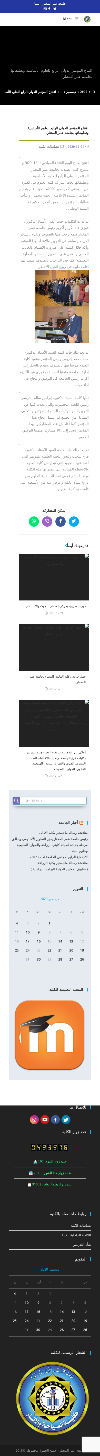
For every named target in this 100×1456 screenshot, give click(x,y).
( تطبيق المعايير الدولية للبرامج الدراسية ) (59, 869)
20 (71, 950)
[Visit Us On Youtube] (44, 1119)
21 (60, 950)
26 (82, 959)
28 (60, 959)
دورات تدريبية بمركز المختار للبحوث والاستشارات (54, 606)
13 (71, 941)
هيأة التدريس (82, 1245)
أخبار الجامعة (68, 823)
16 (39, 941)
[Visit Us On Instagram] (34, 1119)
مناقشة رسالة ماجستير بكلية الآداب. (63, 833)
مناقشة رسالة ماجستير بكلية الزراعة (62, 863)
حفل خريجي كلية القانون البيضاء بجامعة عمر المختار (57, 679)
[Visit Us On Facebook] (55, 1119)
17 (27, 941)
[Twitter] (55, 9)
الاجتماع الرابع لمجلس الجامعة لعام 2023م (58, 857)
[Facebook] (49, 9)
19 (82, 950)
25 (17, 950)
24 (27, 950)
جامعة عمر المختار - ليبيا (50, 3)
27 (71, 959)
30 (39, 959)
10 (27, 932)
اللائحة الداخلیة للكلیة (76, 1235)
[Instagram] (44, 9)
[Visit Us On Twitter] (66, 1119)
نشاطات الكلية (49, 147)
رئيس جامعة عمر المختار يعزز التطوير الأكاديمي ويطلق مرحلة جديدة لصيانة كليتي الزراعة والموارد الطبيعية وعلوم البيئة (50, 845)
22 (49, 950)
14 (60, 941)
